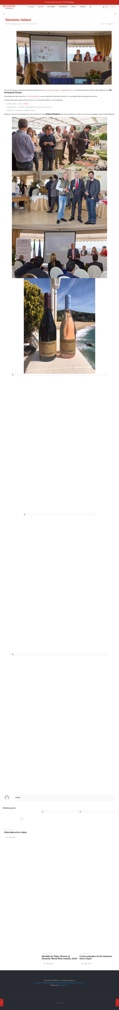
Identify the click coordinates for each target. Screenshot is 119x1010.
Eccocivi (18, 24)
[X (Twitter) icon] (58, 1003)
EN (115, 7)
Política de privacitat (61, 983)
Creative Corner (64, 985)
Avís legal (38, 983)
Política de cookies (48, 983)
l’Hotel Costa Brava (33, 96)
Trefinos (26, 104)
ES (112, 7)
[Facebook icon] (56, 1003)
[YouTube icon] (60, 1003)
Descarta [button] (71, 2)
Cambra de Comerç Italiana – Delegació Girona (57, 90)
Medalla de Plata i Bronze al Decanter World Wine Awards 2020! (59, 957)
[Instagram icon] (62, 1003)
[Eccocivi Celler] (9, 7)
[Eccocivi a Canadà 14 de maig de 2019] (117, 1002)
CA (110, 7)
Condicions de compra (76, 983)
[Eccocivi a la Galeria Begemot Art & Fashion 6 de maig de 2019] (1, 1002)
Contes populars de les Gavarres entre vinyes (95, 957)
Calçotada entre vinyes (15, 832)
